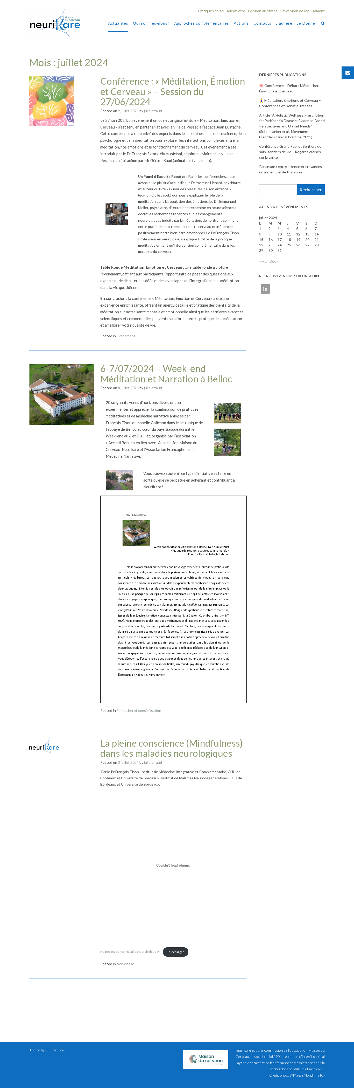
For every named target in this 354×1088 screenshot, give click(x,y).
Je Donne (306, 23)
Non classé (125, 964)
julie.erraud (153, 111)
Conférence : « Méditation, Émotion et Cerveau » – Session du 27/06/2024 (172, 91)
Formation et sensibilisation (139, 710)
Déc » (274, 261)
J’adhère (284, 23)
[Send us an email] (348, 72)
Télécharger (175, 952)
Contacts (262, 23)
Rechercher (311, 189)
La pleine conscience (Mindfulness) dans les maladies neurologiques (171, 748)
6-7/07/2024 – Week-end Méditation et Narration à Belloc (166, 373)
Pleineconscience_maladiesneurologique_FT (130, 952)
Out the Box (55, 1050)
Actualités (118, 23)
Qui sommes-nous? (151, 23)
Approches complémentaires (201, 23)
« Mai (263, 261)
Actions (241, 23)
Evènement (126, 336)
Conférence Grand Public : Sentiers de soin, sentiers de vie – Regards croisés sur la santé (290, 151)
